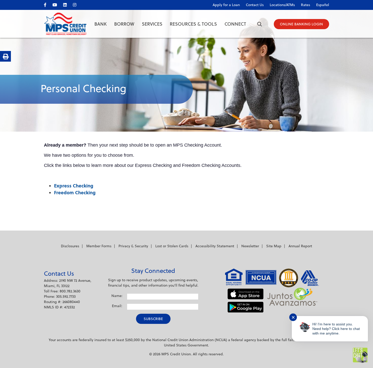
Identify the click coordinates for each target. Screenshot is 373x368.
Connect (235, 24)
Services (152, 24)
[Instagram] (77, 4)
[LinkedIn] (67, 4)
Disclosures (70, 246)
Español (322, 4)
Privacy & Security (133, 246)
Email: (117, 305)
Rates (305, 4)
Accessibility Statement (214, 246)
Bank (100, 24)
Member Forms (98, 246)
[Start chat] (360, 355)
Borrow (124, 24)
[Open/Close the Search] (259, 24)
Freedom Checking (75, 192)
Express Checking (73, 185)
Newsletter (250, 246)
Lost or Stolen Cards (171, 246)
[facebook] (48, 4)
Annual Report (300, 246)
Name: (117, 295)
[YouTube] (57, 4)
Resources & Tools (193, 24)
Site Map (273, 246)
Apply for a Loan (226, 4)
